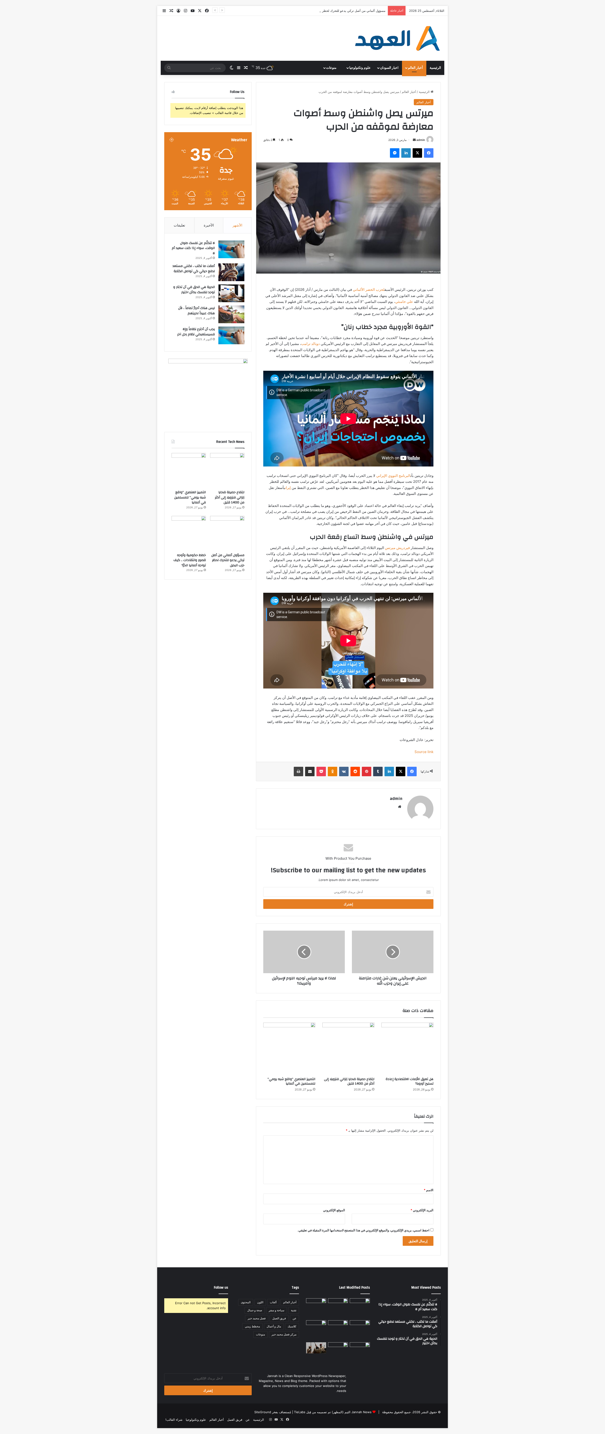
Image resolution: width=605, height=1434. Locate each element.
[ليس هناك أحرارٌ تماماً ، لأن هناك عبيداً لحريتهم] (231, 314)
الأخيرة (209, 225)
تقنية (293, 1310)
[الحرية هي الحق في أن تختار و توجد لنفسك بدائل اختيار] (231, 293)
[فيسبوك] (428, 153)
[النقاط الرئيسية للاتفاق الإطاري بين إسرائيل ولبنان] (316, 1330)
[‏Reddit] (355, 771)
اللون (260, 1302)
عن (294, 1318)
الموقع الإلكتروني (334, 1210)
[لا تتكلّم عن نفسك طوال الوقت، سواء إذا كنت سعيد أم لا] (231, 249)
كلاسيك (292, 1326)
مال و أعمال (274, 1326)
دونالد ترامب (310, 343)
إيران (288, 487)
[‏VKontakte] (344, 771)
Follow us (221, 1287)
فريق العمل (279, 1318)
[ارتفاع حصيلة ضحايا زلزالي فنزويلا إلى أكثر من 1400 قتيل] (348, 1049)
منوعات (331, 68)
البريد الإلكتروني (422, 1210)
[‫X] (417, 153)
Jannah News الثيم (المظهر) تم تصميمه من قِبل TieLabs (333, 1412)
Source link (424, 752)
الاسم (428, 1190)
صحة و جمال (254, 1310)
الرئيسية (435, 68)
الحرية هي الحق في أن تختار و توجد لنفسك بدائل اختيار (194, 289)
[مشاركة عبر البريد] (310, 771)
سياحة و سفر (276, 1310)
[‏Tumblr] (378, 771)
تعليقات (179, 225)
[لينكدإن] (406, 153)
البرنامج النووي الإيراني (393, 475)
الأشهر (237, 225)
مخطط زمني (252, 1326)
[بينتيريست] (366, 771)
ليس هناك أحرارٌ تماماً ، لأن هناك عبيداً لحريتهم (196, 310)
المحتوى (246, 1302)
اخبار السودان (389, 68)
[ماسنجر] (394, 153)
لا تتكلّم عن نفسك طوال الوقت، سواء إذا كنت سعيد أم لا (193, 248)
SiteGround (262, 1412)
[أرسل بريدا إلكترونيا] (414, 140)
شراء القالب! (173, 1419)
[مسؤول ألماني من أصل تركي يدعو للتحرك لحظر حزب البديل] (227, 533)
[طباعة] (298, 771)
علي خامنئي (404, 301)
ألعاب (273, 1302)
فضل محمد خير (257, 1318)
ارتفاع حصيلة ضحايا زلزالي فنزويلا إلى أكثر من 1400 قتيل (349, 1081)
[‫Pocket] (321, 771)
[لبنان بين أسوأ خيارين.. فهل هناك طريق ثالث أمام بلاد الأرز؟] (360, 1352)
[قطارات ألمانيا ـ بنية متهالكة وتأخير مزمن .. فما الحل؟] (338, 1352)
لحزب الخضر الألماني (369, 289)
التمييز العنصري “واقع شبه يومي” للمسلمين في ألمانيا (291, 1081)
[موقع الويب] (399, 807)
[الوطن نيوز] (397, 38)
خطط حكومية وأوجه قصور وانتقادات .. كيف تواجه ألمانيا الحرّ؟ (189, 560)
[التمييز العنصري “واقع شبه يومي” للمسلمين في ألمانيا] (289, 1049)
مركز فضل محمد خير (284, 1334)
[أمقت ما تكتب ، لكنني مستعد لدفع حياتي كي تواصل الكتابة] (231, 272)
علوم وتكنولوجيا (360, 68)
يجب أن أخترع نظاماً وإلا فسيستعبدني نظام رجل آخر (196, 331)
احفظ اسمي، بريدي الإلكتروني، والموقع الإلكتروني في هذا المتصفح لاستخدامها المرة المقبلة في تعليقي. (363, 1230)
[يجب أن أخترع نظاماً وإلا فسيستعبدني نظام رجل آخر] (231, 335)
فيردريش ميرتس (397, 547)
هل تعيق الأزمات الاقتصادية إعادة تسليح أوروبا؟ (409, 1081)
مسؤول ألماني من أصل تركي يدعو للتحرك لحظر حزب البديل (227, 560)
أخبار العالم (415, 68)
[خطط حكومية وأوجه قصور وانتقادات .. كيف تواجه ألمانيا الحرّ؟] (189, 533)
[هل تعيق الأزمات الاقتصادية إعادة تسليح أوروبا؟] (407, 1049)
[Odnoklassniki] (332, 771)
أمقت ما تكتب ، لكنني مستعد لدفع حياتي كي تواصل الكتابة (194, 268)
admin (420, 140)
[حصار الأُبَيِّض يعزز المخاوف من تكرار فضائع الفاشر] (316, 1348)
